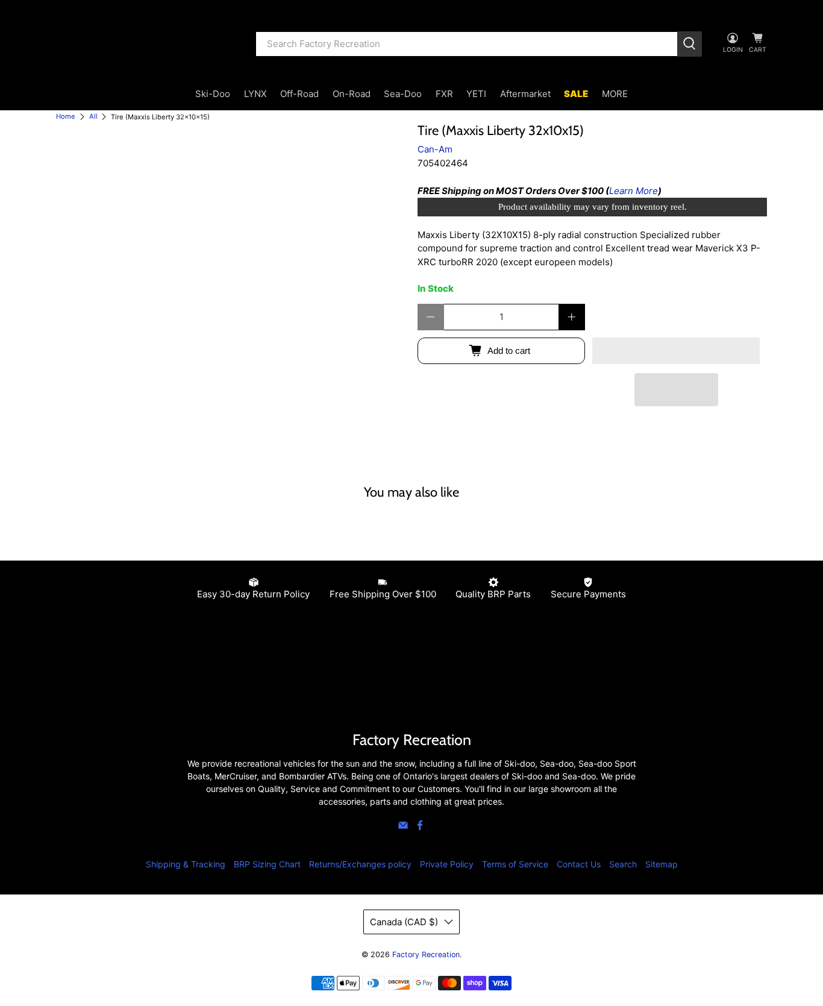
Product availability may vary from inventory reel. (592, 207)
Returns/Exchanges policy (360, 864)
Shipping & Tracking (185, 864)
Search (623, 864)
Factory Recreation (426, 954)
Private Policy (447, 864)
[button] (676, 351)
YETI (476, 93)
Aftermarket (525, 93)
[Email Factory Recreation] (403, 827)
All (93, 116)
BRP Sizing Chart (267, 864)
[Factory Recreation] (147, 44)
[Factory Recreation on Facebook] (420, 827)
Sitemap (661, 864)
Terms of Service (515, 864)
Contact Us (579, 864)
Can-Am (435, 149)
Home (65, 116)
